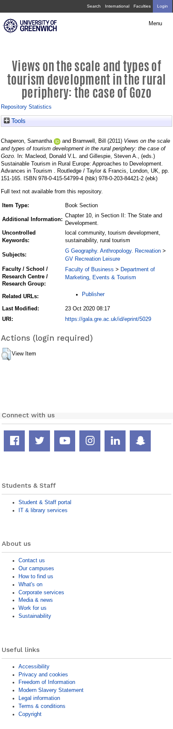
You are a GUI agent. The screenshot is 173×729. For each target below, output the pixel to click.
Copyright (30, 714)
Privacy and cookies (43, 674)
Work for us (32, 608)
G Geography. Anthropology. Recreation (113, 251)
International (117, 6)
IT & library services (43, 510)
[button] (6, 354)
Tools (18, 120)
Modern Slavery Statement (51, 690)
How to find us (35, 576)
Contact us (31, 560)
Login (162, 6)
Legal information (39, 698)
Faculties (142, 6)
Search (94, 6)
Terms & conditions (42, 706)
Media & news (35, 600)
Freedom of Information (46, 682)
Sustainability (34, 616)
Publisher (93, 294)
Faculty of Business (89, 269)
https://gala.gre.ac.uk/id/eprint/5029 (108, 319)
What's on (30, 584)
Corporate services (41, 592)
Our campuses (36, 568)
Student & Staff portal (44, 502)
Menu (155, 24)
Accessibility (34, 666)
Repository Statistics (26, 107)
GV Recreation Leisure (92, 259)
